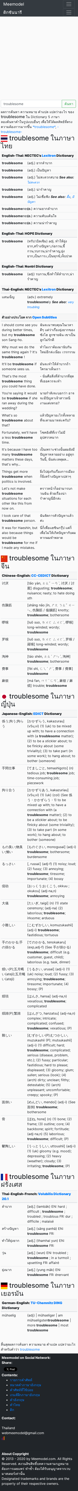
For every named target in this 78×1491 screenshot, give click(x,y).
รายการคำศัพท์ (21, 1380)
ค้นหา (68, 104)
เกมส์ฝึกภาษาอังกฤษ (25, 1395)
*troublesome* (44, 127)
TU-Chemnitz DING (46, 1303)
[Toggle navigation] (69, 4)
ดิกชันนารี (12, 12)
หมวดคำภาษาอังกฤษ (25, 1385)
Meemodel (13, 4)
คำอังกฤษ (17, 1400)
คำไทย (15, 1405)
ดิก (12, 1410)
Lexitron (49, 155)
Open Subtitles (44, 317)
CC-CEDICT (41, 575)
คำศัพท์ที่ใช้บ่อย (21, 1390)
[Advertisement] (39, 57)
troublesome (30, 1349)
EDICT (38, 714)
